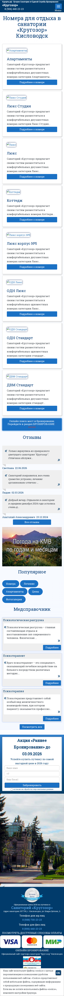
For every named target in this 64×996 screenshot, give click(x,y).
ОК (58, 973)
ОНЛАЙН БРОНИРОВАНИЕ (32, 950)
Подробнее (52, 647)
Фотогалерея (14, 599)
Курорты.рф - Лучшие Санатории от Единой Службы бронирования (30, 2)
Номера (10, 583)
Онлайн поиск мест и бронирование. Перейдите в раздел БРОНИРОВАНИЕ (32, 424)
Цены (35, 591)
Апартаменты (15, 591)
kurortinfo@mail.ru (35, 867)
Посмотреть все (32, 726)
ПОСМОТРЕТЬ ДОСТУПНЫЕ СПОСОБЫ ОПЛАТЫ (32, 932)
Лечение (29, 583)
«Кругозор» (10, 5)
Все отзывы (32, 522)
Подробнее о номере (32, 82)
